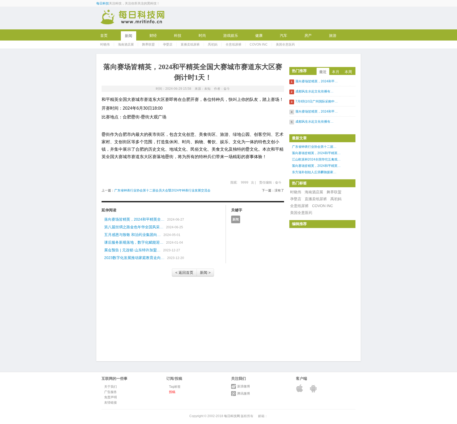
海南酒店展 (126, 44)
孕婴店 (167, 44)
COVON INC (259, 44)
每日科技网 (232, 416)
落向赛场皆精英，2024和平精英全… (134, 219)
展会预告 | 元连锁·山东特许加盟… (132, 250)
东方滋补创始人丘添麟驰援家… (314, 172)
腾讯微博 (243, 393)
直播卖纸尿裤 (190, 44)
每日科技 (102, 3)
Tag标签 (175, 387)
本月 (335, 72)
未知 (207, 89)
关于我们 (110, 387)
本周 (348, 72)
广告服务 (110, 392)
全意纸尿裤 (233, 44)
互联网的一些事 (132, 18)
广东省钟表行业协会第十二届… (314, 147)
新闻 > (205, 272)
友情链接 (110, 402)
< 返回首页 (184, 272)
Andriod (314, 388)
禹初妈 (212, 44)
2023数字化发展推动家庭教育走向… (134, 258)
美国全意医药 (285, 44)
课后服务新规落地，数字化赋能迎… (133, 242)
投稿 (172, 392)
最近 (323, 72)
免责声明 (110, 397)
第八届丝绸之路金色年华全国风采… (133, 227)
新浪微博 (243, 386)
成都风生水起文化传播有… (314, 91)
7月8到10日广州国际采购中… (316, 101)
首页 (104, 35)
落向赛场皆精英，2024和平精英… (316, 153)
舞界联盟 (148, 44)
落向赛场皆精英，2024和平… (316, 81)
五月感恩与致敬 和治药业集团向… (132, 235)
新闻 (235, 219)
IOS (300, 388)
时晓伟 (105, 44)
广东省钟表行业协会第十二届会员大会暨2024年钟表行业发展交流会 (162, 190)
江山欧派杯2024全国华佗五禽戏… (316, 159)
